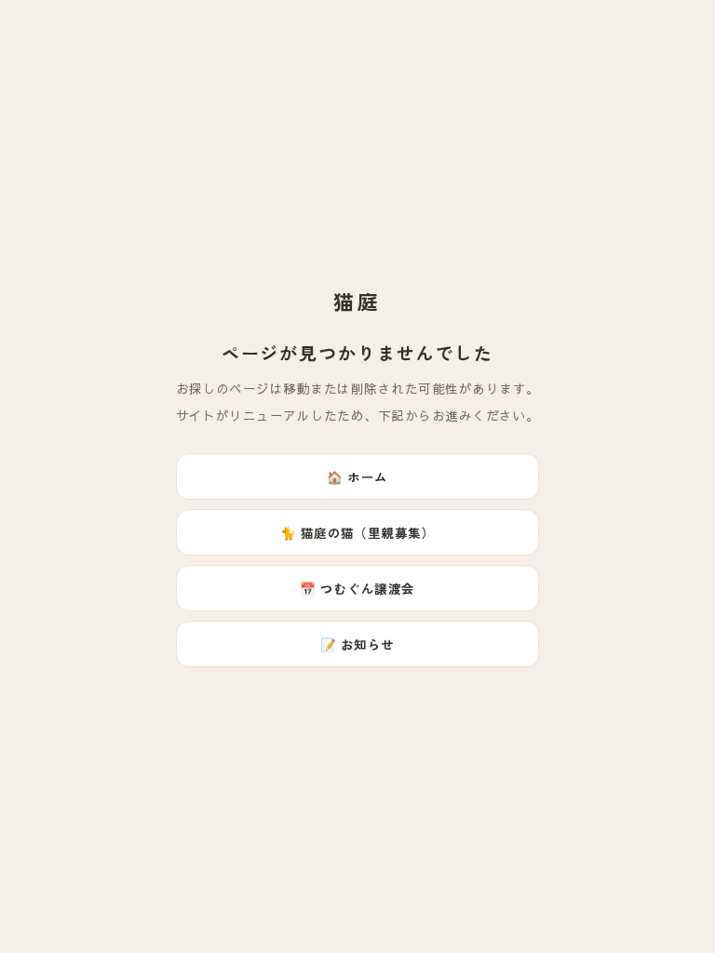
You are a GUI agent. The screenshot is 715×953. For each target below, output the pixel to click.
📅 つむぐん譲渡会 (357, 588)
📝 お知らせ (357, 644)
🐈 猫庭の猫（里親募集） (358, 532)
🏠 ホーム (357, 476)
